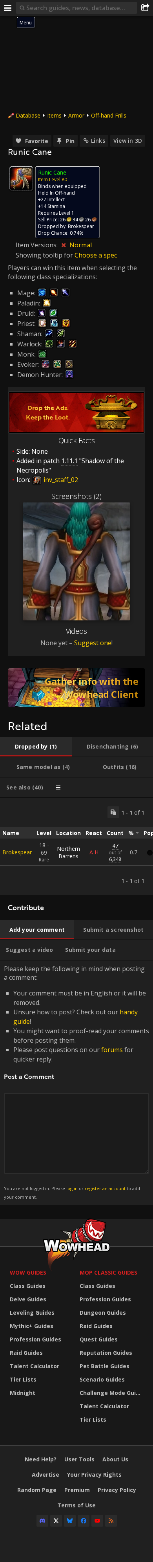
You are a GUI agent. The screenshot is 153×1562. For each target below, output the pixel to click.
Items (54, 115)
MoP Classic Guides (108, 1272)
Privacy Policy (117, 1490)
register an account (105, 1188)
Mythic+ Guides (31, 1326)
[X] (56, 1521)
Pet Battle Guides (104, 1366)
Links (98, 140)
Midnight (22, 1392)
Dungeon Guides (103, 1312)
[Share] (145, 8)
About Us (115, 1459)
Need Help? (40, 1459)
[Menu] (8, 8)
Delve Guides (28, 1299)
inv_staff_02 (60, 479)
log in (72, 1188)
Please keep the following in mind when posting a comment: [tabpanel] (76, 1082)
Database (28, 115)
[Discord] (42, 1521)
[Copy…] (113, 812)
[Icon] (21, 178)
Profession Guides (35, 1339)
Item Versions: (37, 245)
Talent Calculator (34, 1366)
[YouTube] (97, 1521)
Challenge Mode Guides (113, 1392)
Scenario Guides (102, 1379)
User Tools (79, 1459)
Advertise (45, 1474)
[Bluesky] (70, 1521)
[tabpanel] (76, 846)
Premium (77, 1490)
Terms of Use (76, 1505)
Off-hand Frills (108, 115)
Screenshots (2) (76, 496)
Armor (76, 115)
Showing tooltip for (45, 255)
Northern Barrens (68, 852)
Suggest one (92, 642)
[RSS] (111, 1521)
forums (112, 1049)
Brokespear (17, 852)
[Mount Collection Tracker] (76, 687)
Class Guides (28, 1286)
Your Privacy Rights (94, 1474)
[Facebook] (83, 1521)
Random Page (36, 1490)
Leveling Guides (32, 1312)
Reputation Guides (106, 1352)
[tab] (36, 746)
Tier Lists (23, 1379)
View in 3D (127, 140)
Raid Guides (26, 1352)
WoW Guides (28, 1272)
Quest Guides (99, 1339)
